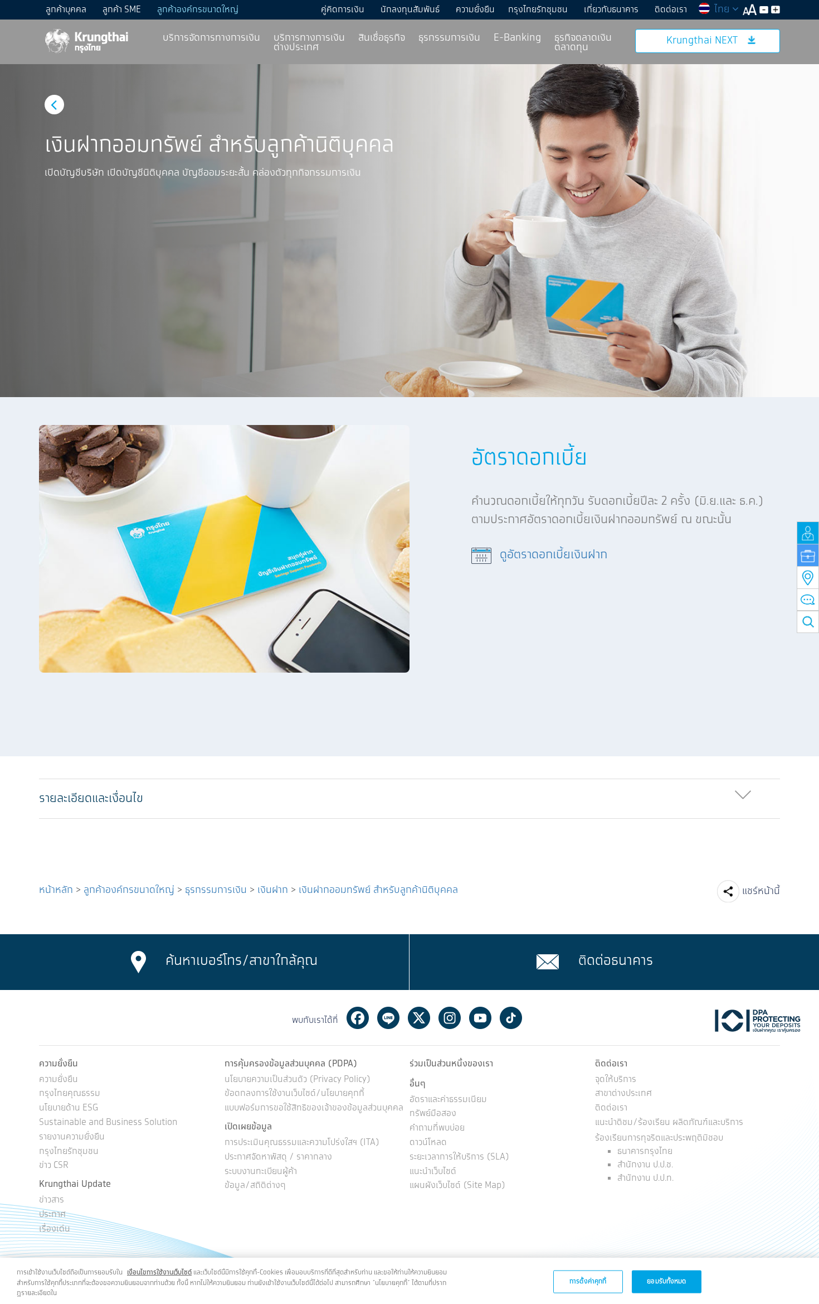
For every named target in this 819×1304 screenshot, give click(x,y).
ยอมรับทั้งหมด (666, 1281)
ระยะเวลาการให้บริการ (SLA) (459, 1157)
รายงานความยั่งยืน (72, 1137)
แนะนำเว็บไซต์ (433, 1172)
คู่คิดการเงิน (342, 9)
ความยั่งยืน (475, 9)
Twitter (419, 1018)
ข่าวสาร (51, 1200)
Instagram (449, 1018)
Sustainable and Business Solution (108, 1123)
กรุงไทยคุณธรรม (69, 1094)
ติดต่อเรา (671, 9)
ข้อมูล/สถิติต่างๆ (255, 1186)
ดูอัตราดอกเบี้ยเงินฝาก (553, 554)
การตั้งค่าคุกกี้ (587, 1281)
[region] (409, 1281)
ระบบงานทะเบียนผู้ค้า (261, 1172)
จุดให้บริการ (615, 1080)
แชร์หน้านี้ (761, 891)
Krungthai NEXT (702, 40)
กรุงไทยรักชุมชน (538, 9)
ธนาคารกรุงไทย (644, 1151)
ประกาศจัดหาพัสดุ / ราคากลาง (278, 1157)
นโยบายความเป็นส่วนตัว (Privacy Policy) (297, 1080)
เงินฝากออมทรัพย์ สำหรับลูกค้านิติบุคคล (378, 890)
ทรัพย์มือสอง (433, 1114)
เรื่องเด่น (54, 1229)
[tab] (409, 799)
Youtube (480, 1018)
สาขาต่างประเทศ (623, 1094)
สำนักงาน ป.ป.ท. (645, 1178)
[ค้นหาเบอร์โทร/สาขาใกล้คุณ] (138, 961)
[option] (409, 230)
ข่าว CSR (54, 1166)
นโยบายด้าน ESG (68, 1108)
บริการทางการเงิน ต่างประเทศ (309, 43)
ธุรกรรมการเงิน (449, 38)
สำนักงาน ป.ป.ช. (645, 1164)
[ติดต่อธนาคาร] (548, 961)
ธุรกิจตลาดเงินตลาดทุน (583, 43)
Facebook (358, 1018)
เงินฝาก (272, 890)
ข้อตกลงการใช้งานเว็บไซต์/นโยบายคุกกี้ (294, 1094)
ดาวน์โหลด (428, 1143)
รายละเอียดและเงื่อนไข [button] (91, 798)
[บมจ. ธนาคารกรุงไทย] (86, 40)
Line (388, 1018)
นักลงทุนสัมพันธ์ (410, 9)
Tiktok (511, 1018)
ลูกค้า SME (122, 9)
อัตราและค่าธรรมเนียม (448, 1100)
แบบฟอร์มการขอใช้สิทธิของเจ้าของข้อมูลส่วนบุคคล (314, 1108)
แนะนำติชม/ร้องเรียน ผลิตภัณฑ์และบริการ (669, 1123)
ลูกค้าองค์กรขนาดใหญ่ (197, 9)
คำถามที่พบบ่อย (437, 1128)
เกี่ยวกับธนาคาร (611, 9)
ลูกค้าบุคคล (66, 9)
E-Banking (517, 38)
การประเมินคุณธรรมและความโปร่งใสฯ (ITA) (302, 1143)
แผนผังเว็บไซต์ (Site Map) (457, 1186)
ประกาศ (52, 1215)
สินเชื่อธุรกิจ (381, 38)
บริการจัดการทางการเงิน (211, 38)
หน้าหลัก (56, 890)
